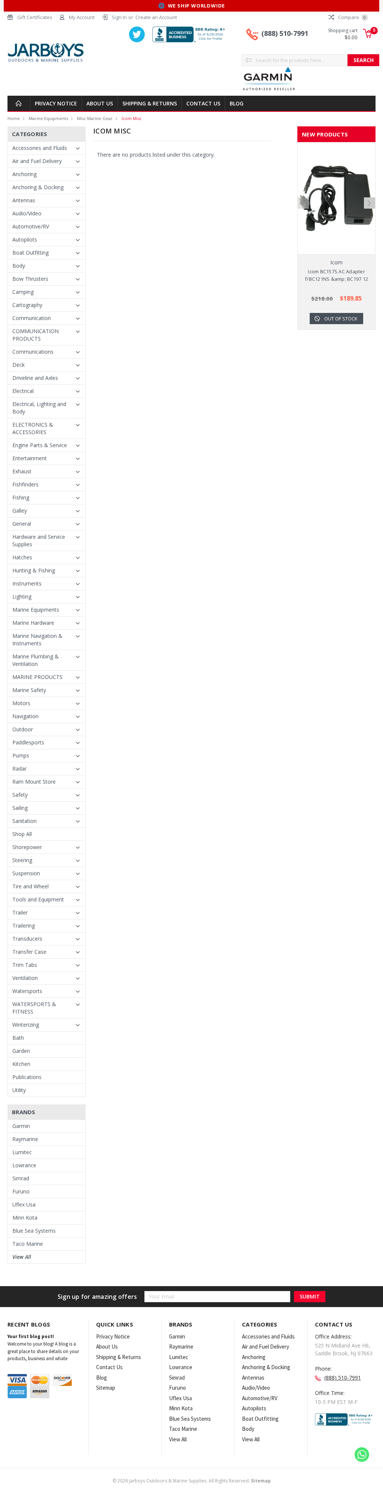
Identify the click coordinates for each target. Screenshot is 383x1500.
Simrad (20, 1178)
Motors (21, 703)
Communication (31, 318)
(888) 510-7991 (284, 33)
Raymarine (25, 1139)
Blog (236, 103)
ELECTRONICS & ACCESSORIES (32, 428)
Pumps (20, 755)
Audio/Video (27, 213)
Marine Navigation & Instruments (37, 639)
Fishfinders (25, 484)
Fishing (20, 497)
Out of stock (341, 318)
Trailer (20, 912)
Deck (18, 364)
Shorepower (27, 847)
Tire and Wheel (30, 886)
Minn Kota (24, 1217)
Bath (18, 1037)
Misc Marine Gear (95, 118)
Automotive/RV (30, 226)
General (21, 523)
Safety (20, 794)
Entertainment (29, 458)
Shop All (22, 833)
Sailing (20, 807)
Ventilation (25, 977)
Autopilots (24, 239)
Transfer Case (29, 951)
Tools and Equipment (38, 899)
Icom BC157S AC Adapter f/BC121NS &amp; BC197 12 (336, 275)
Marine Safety (29, 690)
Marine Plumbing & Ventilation (35, 660)
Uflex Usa (24, 1204)
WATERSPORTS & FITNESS (34, 1007)
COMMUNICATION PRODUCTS (35, 335)
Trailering (23, 925)
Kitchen (21, 1063)
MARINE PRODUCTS (37, 676)
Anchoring (24, 174)
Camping (23, 291)
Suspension (26, 873)
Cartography (27, 304)
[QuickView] (330, 198)
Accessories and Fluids (39, 147)
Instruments (27, 583)
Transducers (27, 938)
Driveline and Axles (35, 377)
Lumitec (22, 1152)
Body (18, 265)
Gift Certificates (34, 17)
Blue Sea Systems (34, 1230)
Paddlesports (28, 742)
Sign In (119, 17)
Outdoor (22, 729)
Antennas (23, 200)
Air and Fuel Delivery (37, 161)
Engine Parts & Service (39, 445)
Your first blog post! (30, 1336)
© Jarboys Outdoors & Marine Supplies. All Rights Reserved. (192, 1481)
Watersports (27, 991)
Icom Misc (132, 118)
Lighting (21, 596)
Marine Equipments (48, 118)
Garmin (21, 1125)
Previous (303, 203)
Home (13, 118)
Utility (19, 1090)
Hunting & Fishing (33, 570)
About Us (99, 103)
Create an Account (156, 17)
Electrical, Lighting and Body (39, 407)
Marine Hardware (33, 622)
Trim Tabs (24, 964)
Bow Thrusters (30, 278)
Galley (19, 510)
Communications (32, 351)
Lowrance (24, 1165)
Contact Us (203, 103)
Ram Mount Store (34, 781)
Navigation (25, 716)
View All (21, 1256)
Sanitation (24, 820)
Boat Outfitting (30, 252)
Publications (27, 1077)
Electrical (23, 390)
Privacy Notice (56, 103)
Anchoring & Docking (38, 187)
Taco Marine (27, 1243)
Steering (22, 860)
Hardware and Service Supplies (38, 540)
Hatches (22, 557)
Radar (19, 768)
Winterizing (25, 1024)
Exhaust (21, 471)
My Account (82, 17)
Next (369, 203)
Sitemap (105, 1387)
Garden (21, 1050)
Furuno (21, 1191)
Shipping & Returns (149, 103)
